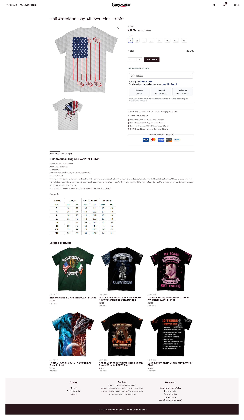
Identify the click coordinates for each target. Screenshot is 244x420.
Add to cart (152, 59)
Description (55, 154)
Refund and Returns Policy (170, 388)
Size (130, 36)
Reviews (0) (67, 154)
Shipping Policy (170, 391)
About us (73, 388)
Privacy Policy (170, 397)
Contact (73, 394)
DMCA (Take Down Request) (170, 400)
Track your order (74, 391)
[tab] (55, 153)
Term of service (170, 394)
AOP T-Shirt (173, 112)
